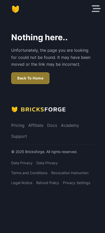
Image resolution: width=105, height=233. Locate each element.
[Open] (96, 8)
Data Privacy (22, 163)
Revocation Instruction (69, 173)
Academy (70, 125)
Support (19, 136)
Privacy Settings (76, 183)
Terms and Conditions (29, 173)
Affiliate (35, 125)
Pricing (17, 125)
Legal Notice (21, 183)
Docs (52, 125)
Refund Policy (47, 183)
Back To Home (30, 78)
